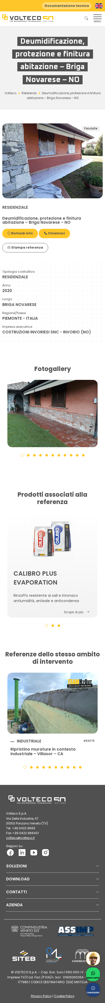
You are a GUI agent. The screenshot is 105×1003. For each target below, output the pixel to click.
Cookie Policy (64, 996)
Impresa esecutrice (17, 327)
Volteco (10, 93)
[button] (22, 455)
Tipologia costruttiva (18, 271)
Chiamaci (56, 233)
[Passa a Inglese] (99, 5)
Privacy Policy (41, 996)
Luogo (7, 299)
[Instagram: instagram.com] (45, 852)
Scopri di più (73, 612)
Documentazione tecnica (67, 6)
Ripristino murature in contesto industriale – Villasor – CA (43, 751)
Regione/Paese (14, 313)
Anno (6, 285)
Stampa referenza (26, 247)
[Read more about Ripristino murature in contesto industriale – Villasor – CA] (52, 703)
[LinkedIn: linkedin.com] (22, 852)
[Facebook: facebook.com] (10, 852)
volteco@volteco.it (20, 838)
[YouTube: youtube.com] (34, 852)
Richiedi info (21, 233)
